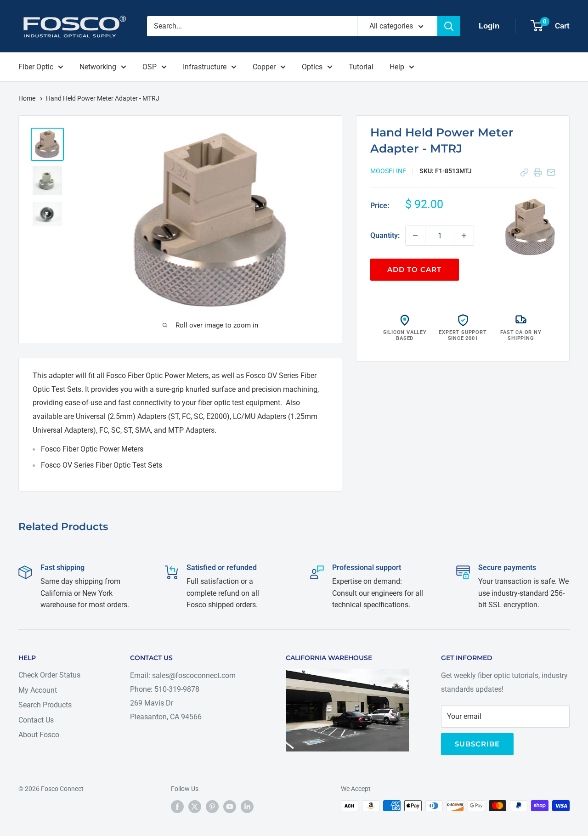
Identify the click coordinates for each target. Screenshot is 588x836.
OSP (149, 66)
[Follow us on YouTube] (229, 806)
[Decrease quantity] (415, 235)
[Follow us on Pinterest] (212, 806)
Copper (264, 66)
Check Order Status (49, 675)
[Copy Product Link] (524, 172)
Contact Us (36, 720)
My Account (37, 690)
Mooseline (388, 171)
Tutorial (361, 66)
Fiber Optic (35, 66)
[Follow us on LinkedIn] (247, 806)
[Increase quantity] (464, 235)
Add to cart (414, 269)
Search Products (45, 704)
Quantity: (385, 235)
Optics (312, 66)
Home (27, 98)
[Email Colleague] (551, 172)
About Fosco (38, 734)
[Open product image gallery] (530, 227)
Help (397, 66)
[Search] (448, 26)
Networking (97, 66)
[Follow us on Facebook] (177, 806)
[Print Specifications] (537, 172)
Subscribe (477, 744)
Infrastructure (204, 66)
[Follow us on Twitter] (194, 806)
